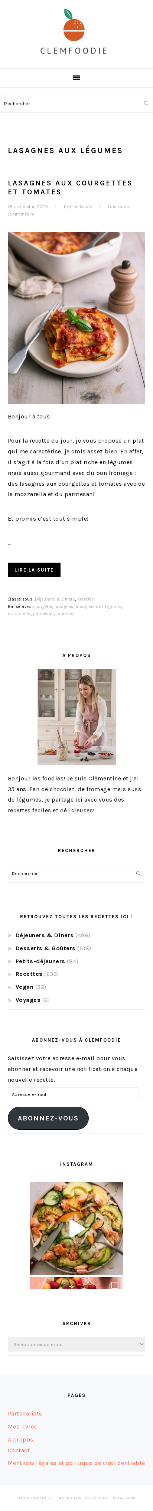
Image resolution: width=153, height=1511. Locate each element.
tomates (65, 613)
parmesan (43, 613)
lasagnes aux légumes (99, 606)
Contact (19, 1450)
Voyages (28, 999)
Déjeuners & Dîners (55, 599)
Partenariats (25, 1413)
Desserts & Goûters (46, 948)
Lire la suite (34, 570)
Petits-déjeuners (40, 961)
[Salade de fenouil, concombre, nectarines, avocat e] (76, 1228)
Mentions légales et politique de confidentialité (76, 1462)
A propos (20, 1439)
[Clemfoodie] (76, 60)
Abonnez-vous (48, 1118)
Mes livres (22, 1426)
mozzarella (19, 613)
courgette (42, 606)
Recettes (85, 599)
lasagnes (64, 606)
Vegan (25, 986)
